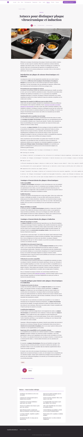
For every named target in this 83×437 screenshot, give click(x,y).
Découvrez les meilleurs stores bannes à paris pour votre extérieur (29, 406)
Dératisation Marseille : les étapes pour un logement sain (29, 418)
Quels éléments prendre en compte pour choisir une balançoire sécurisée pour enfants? (30, 410)
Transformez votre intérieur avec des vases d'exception (29, 394)
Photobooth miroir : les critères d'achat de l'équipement (52, 418)
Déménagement (28, 2)
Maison (48, 2)
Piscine (52, 2)
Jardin (44, 2)
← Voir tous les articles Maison (27, 378)
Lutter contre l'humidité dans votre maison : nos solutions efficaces (52, 406)
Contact (29, 429)
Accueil (14, 2)
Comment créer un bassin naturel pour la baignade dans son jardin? (29, 398)
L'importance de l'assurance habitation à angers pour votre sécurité (28, 402)
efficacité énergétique (40, 273)
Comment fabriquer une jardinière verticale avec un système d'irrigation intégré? (52, 410)
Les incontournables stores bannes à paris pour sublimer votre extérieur (52, 402)
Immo (40, 2)
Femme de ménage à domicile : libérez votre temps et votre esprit (52, 398)
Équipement (35, 2)
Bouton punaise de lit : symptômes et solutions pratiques (53, 414)
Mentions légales (23, 429)
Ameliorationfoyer (12, 429)
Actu (19, 2)
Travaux (57, 2)
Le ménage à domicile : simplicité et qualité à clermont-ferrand (29, 414)
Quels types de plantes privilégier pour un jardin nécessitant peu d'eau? (52, 394)
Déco (22, 2)
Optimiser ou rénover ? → (69, 2)
